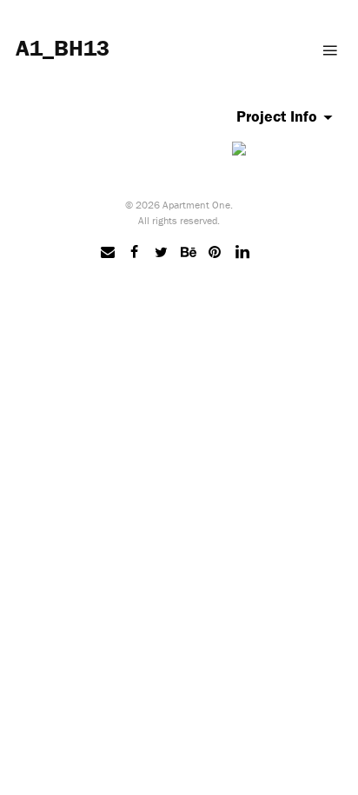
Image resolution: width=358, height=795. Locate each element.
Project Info (276, 116)
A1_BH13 (62, 48)
